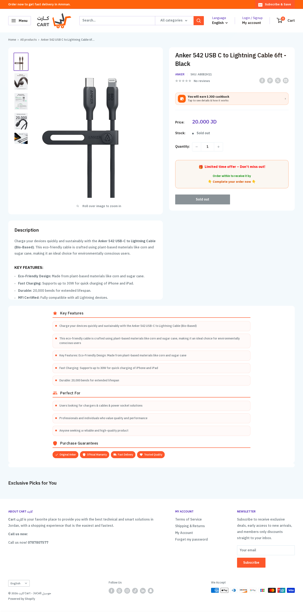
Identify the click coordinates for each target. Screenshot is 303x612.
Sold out (202, 199)
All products (28, 40)
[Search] (199, 20)
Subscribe (251, 562)
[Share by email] (286, 80)
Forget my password (191, 539)
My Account (184, 532)
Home (12, 40)
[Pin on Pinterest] (270, 80)
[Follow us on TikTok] (135, 591)
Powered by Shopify (21, 599)
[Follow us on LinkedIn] (143, 591)
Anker (179, 74)
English (15, 583)
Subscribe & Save (278, 4)
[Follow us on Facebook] (111, 591)
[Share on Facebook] (262, 80)
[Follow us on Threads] (119, 591)
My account (251, 22)
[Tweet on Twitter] (278, 80)
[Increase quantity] (218, 146)
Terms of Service (188, 519)
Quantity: (182, 146)
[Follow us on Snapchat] (151, 591)
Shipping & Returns (190, 526)
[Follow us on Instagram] (127, 591)
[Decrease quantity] (196, 146)
